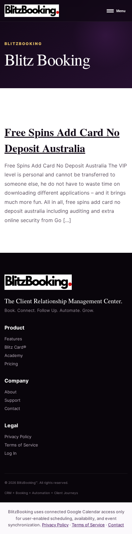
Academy (13, 355)
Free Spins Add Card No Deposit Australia (62, 140)
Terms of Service (21, 444)
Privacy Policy (17, 436)
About (10, 391)
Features (13, 338)
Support (12, 400)
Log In (10, 453)
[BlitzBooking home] (31, 10)
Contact (12, 408)
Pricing (11, 363)
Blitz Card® (15, 347)
